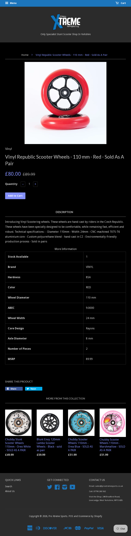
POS (71, 516)
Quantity (11, 184)
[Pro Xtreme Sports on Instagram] (64, 488)
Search (8, 486)
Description (64, 212)
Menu (13, 3)
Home (24, 54)
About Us (9, 491)
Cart (123, 3)
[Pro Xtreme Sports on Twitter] (49, 488)
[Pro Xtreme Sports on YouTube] (72, 488)
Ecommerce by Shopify (90, 516)
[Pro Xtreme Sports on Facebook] (57, 488)
